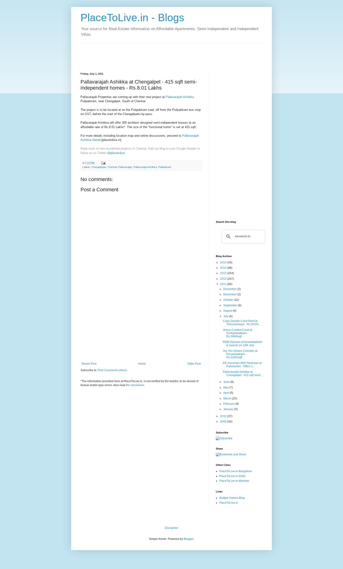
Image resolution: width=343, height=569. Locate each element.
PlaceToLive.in (228, 502)
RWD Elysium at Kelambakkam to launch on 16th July (242, 343)
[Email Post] (103, 162)
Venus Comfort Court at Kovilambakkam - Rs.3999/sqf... (237, 333)
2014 (223, 267)
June (226, 382)
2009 (223, 421)
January (228, 409)
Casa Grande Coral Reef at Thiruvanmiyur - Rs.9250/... (241, 322)
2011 (223, 284)
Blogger (188, 539)
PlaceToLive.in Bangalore (235, 471)
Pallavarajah (125, 167)
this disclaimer (135, 385)
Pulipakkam (164, 167)
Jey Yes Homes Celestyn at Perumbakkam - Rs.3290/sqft (240, 354)
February (229, 403)
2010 (223, 416)
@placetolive (116, 153)
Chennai (112, 167)
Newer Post (89, 363)
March (227, 398)
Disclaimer (171, 528)
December (230, 289)
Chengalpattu (98, 167)
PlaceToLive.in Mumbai (234, 480)
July (226, 316)
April (226, 392)
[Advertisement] (165, 53)
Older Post (194, 363)
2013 (223, 273)
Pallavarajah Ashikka (180, 97)
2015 (223, 262)
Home (142, 363)
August (228, 310)
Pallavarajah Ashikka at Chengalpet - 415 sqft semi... (242, 373)
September (230, 305)
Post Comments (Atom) (112, 370)
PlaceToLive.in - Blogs (132, 18)
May (226, 387)
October (228, 299)
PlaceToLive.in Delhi (232, 476)
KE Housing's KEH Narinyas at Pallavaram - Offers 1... (242, 364)
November (230, 294)
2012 (223, 278)
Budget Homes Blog (232, 497)
